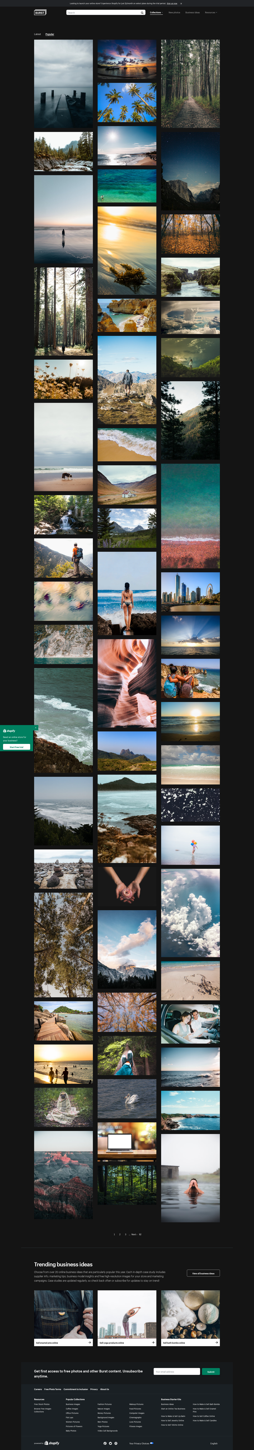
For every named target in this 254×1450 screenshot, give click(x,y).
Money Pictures (104, 1412)
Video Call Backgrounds (108, 1430)
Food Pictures (135, 1408)
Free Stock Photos (41, 1404)
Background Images (106, 1417)
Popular (50, 34)
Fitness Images (135, 1426)
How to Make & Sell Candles (205, 1420)
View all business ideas (203, 1273)
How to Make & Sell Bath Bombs (206, 1404)
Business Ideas (167, 1404)
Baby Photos (71, 1430)
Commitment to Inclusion (76, 1389)
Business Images (73, 1404)
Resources (210, 12)
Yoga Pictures (103, 1426)
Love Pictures (135, 1421)
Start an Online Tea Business (173, 1408)
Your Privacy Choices (139, 1443)
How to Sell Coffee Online (204, 1415)
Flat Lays (69, 1417)
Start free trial (16, 747)
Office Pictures (72, 1412)
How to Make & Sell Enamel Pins (204, 1410)
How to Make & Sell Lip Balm (173, 1415)
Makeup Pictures (136, 1404)
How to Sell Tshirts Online (172, 1424)
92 (140, 1234)
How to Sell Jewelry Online (172, 1420)
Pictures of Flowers (74, 1426)
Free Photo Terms (52, 1389)
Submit (210, 1371)
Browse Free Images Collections (42, 1410)
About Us (104, 1389)
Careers (38, 1389)
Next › (134, 1234)
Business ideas (192, 12)
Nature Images (104, 1408)
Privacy (94, 1389)
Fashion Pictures (105, 1404)
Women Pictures (73, 1421)
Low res (83, 124)
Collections (155, 12)
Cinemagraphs (135, 1417)
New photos (174, 12)
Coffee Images (72, 1408)
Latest (37, 34)
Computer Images (136, 1412)
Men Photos (103, 1421)
